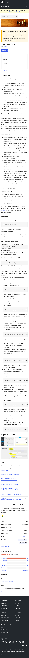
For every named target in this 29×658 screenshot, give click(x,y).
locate (25, 539)
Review (3, 210)
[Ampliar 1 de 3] (12, 439)
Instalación (6, 63)
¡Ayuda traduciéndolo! (14, 11)
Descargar (5, 50)
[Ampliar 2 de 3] (25, 439)
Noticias (3, 603)
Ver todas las (24, 570)
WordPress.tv (5, 620)
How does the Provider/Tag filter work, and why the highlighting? (10, 489)
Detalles (5, 56)
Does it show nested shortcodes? (10, 484)
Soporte (5, 70)
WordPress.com (6, 625)
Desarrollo (5, 67)
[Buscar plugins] (16, 16)
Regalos (18, 620)
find (22, 539)
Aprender (3, 612)
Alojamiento (4, 605)
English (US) (25, 536)
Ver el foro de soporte (7, 581)
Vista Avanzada (5, 546)
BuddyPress (5, 632)
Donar (17, 617)
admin (19, 539)
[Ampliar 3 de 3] (25, 449)
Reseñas (5, 59)
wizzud (5, 46)
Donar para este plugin (7, 592)
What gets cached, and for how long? (11, 494)
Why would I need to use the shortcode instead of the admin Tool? (11, 499)
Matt (3, 627)
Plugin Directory (5, 6)
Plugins (17, 605)
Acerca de (4, 600)
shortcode (22, 542)
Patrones (17, 608)
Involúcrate (18, 612)
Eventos (17, 615)
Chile (6, 638)
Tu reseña (3, 570)
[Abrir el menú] (26, 2)
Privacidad (4, 608)
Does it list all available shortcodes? (10, 474)
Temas (17, 603)
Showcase (18, 600)
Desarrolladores (5, 617)
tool (26, 542)
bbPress (4, 629)
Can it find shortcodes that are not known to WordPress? (9, 479)
